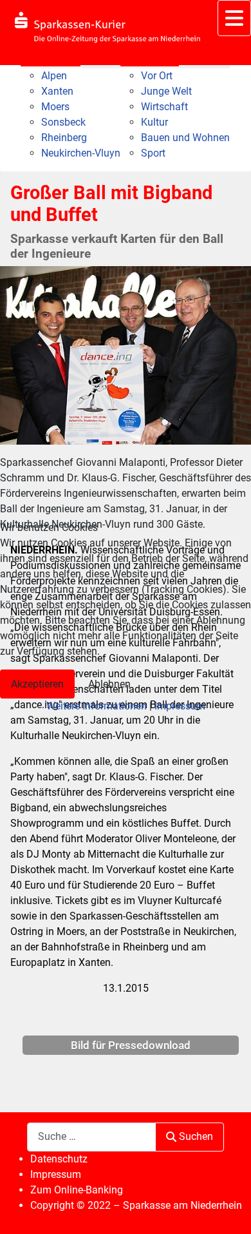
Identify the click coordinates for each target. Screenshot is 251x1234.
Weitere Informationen (96, 706)
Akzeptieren (37, 684)
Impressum (179, 706)
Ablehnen (109, 684)
